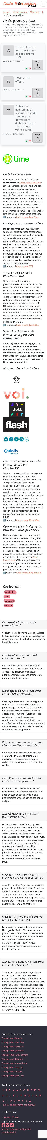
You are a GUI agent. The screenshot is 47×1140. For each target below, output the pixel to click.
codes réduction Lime (30, 182)
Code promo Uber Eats (13, 1042)
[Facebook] (3, 1126)
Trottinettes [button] (10, 592)
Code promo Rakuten (12, 1059)
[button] (26, 68)
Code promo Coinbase (13, 1050)
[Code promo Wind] (16, 439)
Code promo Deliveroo (13, 1046)
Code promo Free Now (27, 217)
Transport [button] (9, 600)
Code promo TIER (24, 266)
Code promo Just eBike (27, 325)
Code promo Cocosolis (13, 1075)
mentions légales (10, 1129)
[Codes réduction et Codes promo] (19, 4)
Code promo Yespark (12, 1071)
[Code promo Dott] (16, 409)
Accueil (6, 12)
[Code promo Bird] (16, 379)
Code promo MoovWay (27, 520)
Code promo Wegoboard (28, 572)
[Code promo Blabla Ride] (16, 394)
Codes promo (20, 12)
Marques (34, 12)
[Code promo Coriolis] (11, 451)
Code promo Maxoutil (12, 1067)
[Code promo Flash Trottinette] (16, 424)
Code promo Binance (12, 1038)
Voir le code (37, 64)
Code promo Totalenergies (15, 1054)
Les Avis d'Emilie (11, 1117)
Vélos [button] (7, 596)
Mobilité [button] (8, 605)
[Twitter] (7, 1126)
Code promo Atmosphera (14, 1063)
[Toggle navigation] (43, 4)
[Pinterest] (12, 1126)
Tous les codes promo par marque (19, 1104)
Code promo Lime (15, 15)
